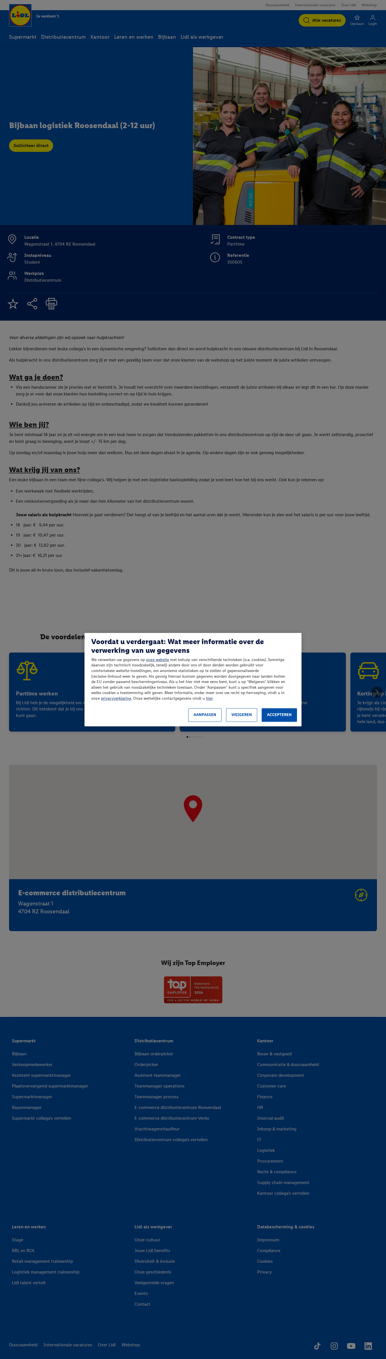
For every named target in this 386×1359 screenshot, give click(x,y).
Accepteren (279, 715)
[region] (193, 679)
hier (209, 698)
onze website (157, 659)
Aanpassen (205, 715)
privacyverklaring (116, 698)
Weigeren (241, 715)
